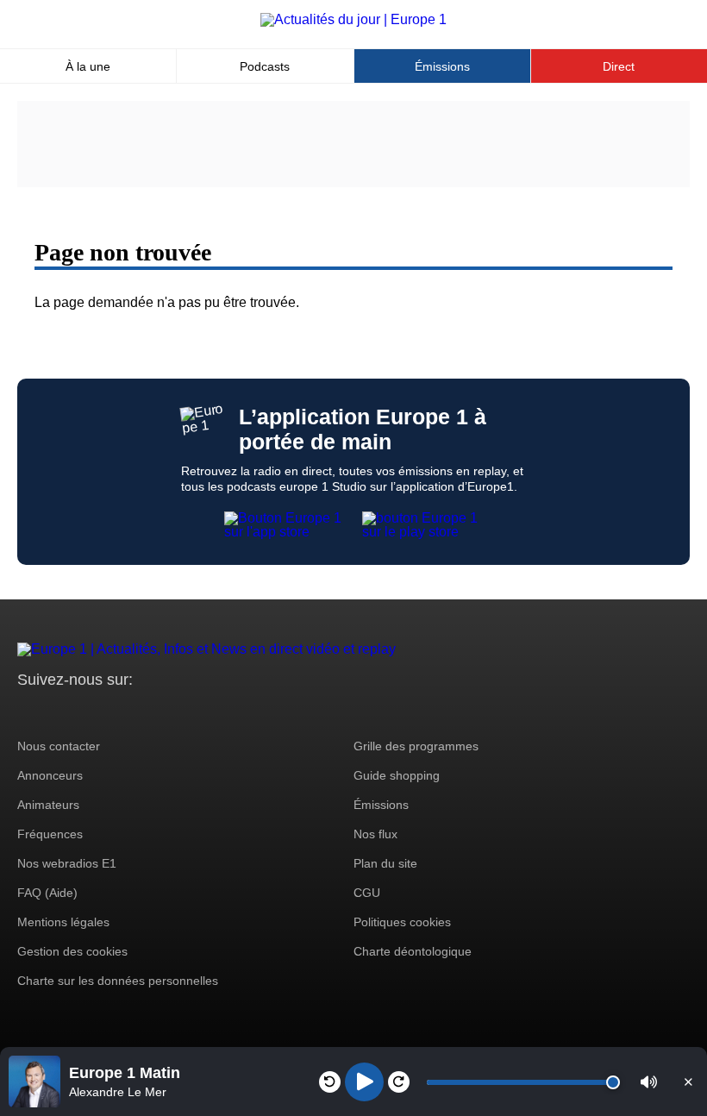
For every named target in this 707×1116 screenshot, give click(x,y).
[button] (648, 1082)
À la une (88, 66)
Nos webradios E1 (66, 863)
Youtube (116, 712)
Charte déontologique (413, 951)
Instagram (57, 712)
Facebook (86, 712)
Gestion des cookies (72, 951)
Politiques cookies (402, 922)
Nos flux (375, 834)
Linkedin (174, 712)
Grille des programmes (416, 746)
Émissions (442, 66)
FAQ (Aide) (47, 893)
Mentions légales (63, 922)
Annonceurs (50, 775)
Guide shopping (397, 775)
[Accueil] (353, 19)
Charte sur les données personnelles (117, 980)
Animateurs (48, 805)
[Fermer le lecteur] (688, 1081)
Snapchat (145, 712)
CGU (367, 893)
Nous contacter (58, 746)
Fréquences (50, 834)
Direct (619, 66)
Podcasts (265, 66)
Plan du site (385, 863)
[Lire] (364, 1082)
